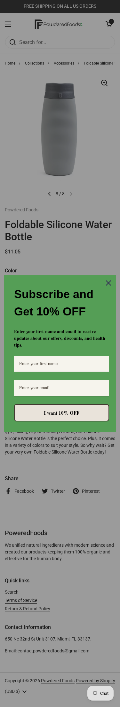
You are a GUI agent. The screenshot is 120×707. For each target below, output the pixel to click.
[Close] (108, 283)
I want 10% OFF (61, 412)
